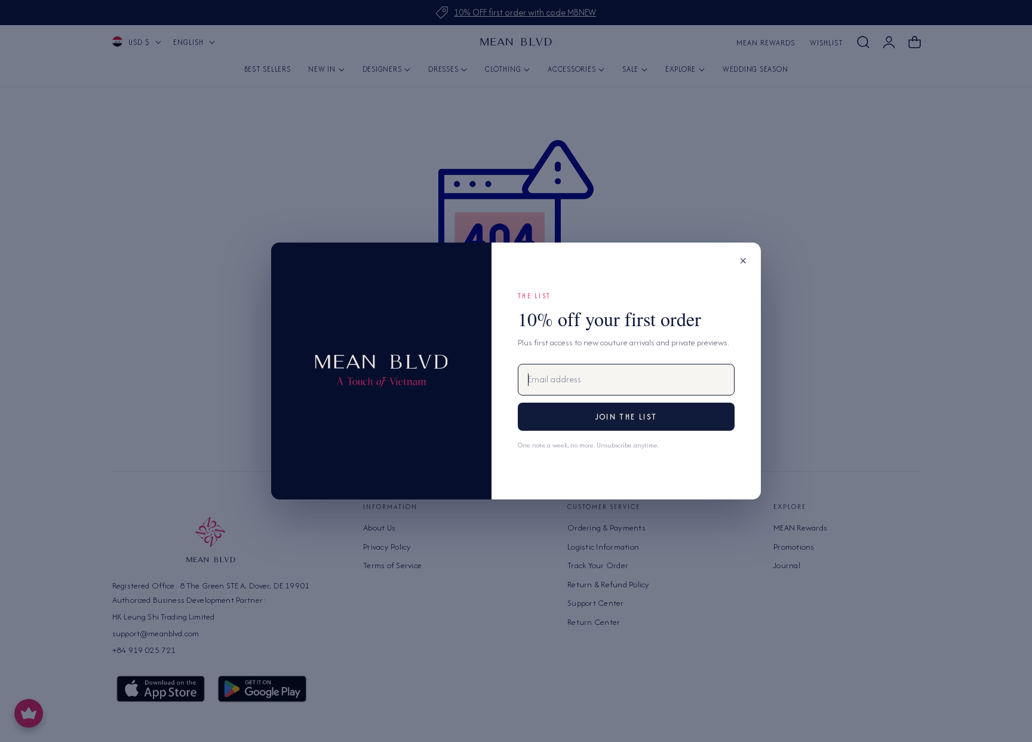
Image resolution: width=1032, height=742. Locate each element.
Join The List (626, 417)
